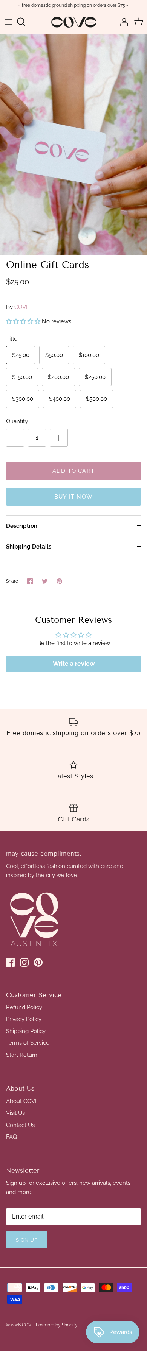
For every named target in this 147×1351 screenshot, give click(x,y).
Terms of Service (27, 1042)
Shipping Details (28, 546)
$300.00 (22, 399)
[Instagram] (24, 962)
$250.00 (95, 377)
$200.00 (58, 377)
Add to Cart (73, 470)
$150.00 (22, 377)
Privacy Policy (23, 1019)
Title (11, 338)
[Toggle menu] (8, 22)
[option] (73, 144)
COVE (21, 307)
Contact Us (20, 1125)
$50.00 (54, 355)
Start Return (21, 1055)
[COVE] (73, 22)
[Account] (122, 22)
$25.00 (20, 355)
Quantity (17, 421)
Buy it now (73, 496)
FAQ (11, 1136)
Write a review (74, 663)
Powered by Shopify (57, 1325)
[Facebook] (10, 962)
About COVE (22, 1101)
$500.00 (96, 399)
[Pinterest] (38, 962)
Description (21, 525)
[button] (23, 321)
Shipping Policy (26, 1031)
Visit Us (15, 1112)
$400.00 (59, 399)
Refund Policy (24, 1007)
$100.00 (89, 355)
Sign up (27, 1240)
